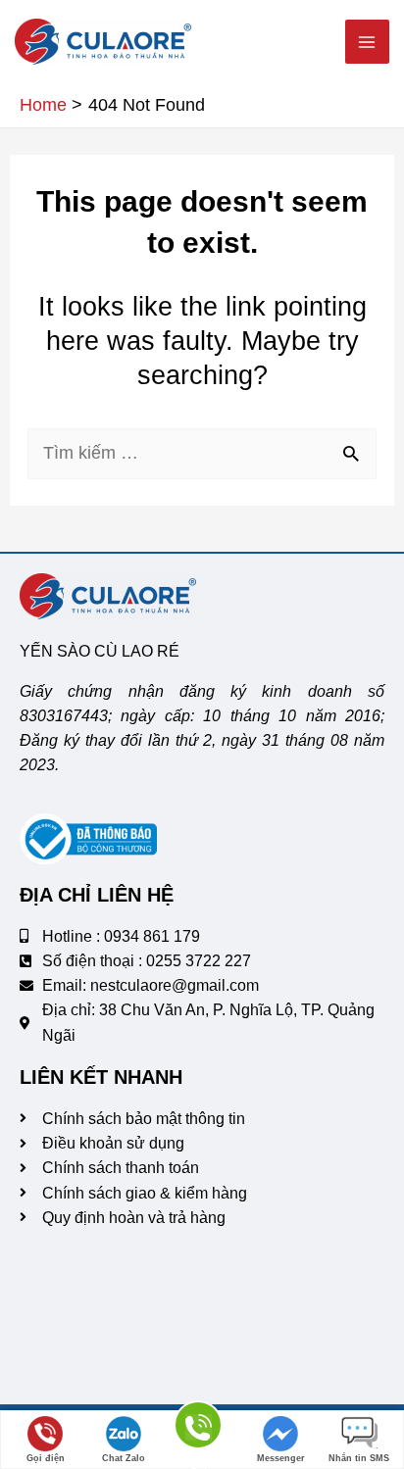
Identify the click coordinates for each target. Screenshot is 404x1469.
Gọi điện (45, 1458)
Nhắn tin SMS (358, 1458)
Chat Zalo (123, 1458)
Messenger (281, 1458)
